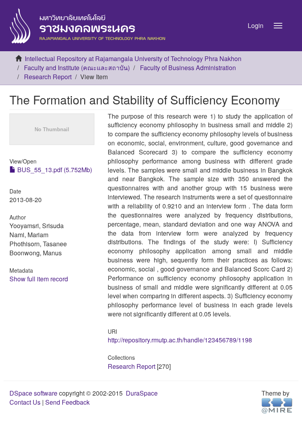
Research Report (48, 76)
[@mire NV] (277, 405)
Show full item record (38, 278)
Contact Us (25, 402)
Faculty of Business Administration (188, 67)
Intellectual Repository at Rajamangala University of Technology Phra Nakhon (133, 58)
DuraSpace (142, 393)
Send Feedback (67, 402)
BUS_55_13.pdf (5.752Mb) (54, 169)
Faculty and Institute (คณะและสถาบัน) (77, 67)
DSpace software (33, 393)
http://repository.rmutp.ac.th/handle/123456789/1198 (180, 339)
